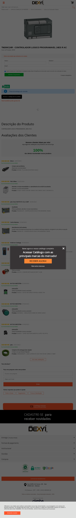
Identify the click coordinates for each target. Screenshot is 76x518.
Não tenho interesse (38, 266)
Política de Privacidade (48, 509)
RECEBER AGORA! (38, 261)
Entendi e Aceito (12, 513)
